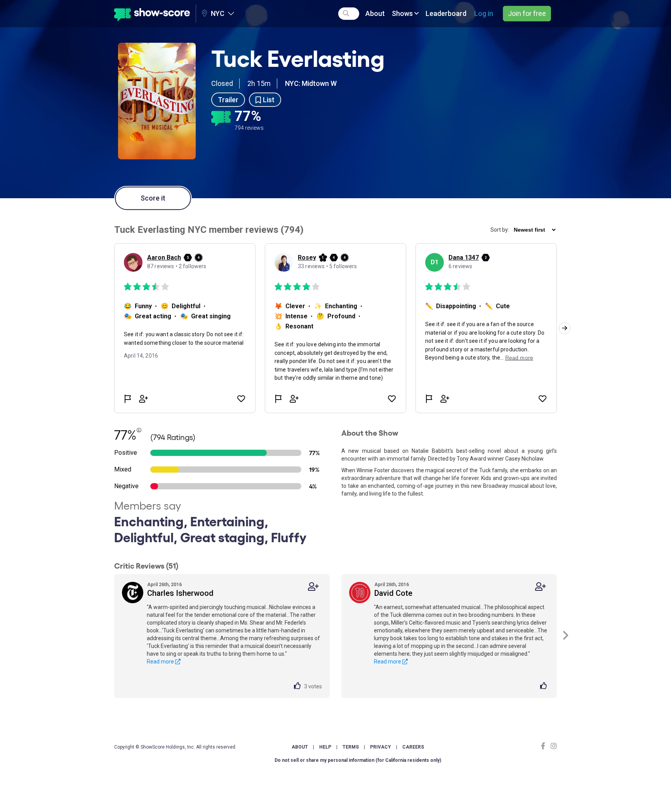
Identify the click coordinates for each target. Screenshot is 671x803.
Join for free (527, 13)
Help (325, 747)
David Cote (393, 593)
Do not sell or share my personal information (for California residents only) (358, 760)
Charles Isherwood (180, 593)
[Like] (299, 686)
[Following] (313, 587)
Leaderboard (446, 13)
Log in (483, 13)
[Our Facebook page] (545, 746)
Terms (350, 747)
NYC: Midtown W (311, 83)
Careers (413, 747)
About (375, 13)
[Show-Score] (152, 13)
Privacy (380, 747)
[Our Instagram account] (553, 746)
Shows (403, 13)
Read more (161, 661)
